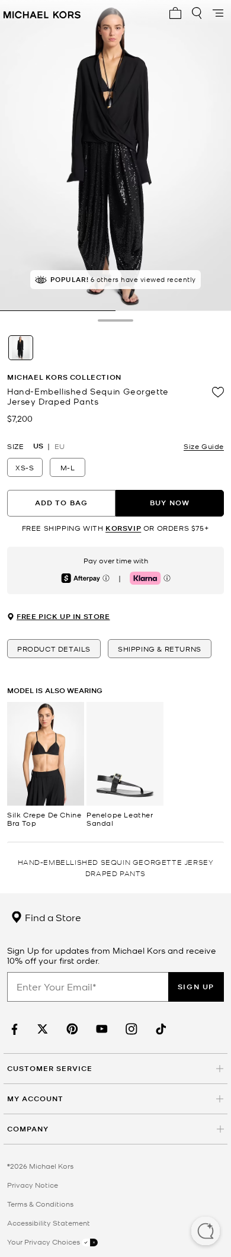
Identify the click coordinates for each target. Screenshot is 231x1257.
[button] (205, 1232)
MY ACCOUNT (35, 1099)
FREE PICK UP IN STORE (63, 616)
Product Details (54, 648)
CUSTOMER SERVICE (49, 1068)
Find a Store (52, 916)
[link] (13, 1029)
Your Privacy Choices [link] (44, 1241)
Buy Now (170, 503)
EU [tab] (59, 446)
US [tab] (38, 446)
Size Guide (204, 446)
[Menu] (218, 13)
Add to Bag (61, 503)
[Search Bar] (197, 13)
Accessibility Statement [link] (48, 1222)
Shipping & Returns (159, 648)
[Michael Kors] (42, 13)
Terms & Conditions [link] (40, 1203)
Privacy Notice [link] (32, 1184)
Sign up (196, 987)
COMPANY (28, 1129)
